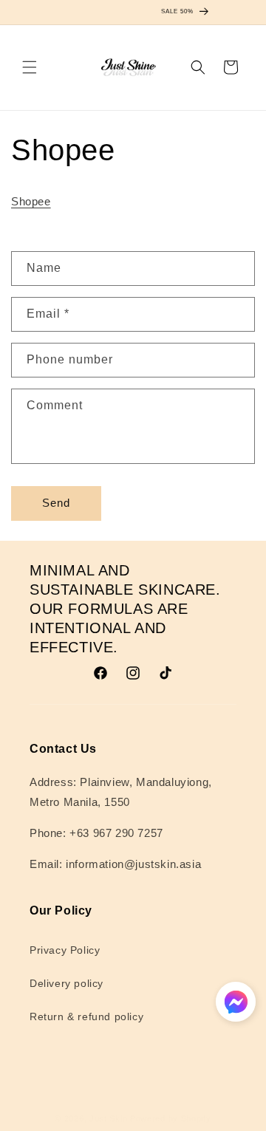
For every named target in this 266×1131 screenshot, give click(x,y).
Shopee (31, 201)
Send (56, 502)
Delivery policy (66, 983)
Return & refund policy (86, 1016)
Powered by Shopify (170, 1118)
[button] (29, 67)
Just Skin (108, 1118)
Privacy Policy (65, 950)
